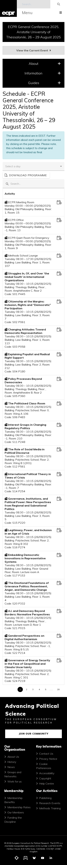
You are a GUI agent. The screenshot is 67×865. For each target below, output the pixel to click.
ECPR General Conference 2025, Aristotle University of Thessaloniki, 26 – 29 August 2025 (33, 32)
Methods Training (50, 808)
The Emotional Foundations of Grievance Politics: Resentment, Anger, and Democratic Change (27, 586)
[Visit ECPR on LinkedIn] (51, 858)
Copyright (45, 778)
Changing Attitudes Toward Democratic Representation (25, 331)
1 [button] (20, 689)
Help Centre (46, 783)
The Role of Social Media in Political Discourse (24, 451)
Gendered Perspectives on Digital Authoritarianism (24, 637)
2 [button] (26, 689)
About (33, 63)
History (11, 762)
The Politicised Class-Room (26, 403)
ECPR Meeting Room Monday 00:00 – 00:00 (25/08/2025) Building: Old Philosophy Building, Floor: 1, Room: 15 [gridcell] (28, 207)
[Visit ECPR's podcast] (25, 858)
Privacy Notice (48, 758)
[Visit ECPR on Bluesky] (34, 858)
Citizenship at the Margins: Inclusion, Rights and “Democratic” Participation (28, 305)
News (11, 767)
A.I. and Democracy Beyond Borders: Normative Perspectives (27, 612)
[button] (61, 166)
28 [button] (58, 689)
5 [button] (45, 689)
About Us (13, 756)
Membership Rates (19, 807)
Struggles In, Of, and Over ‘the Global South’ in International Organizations (27, 277)
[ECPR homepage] (8, 8)
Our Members (15, 812)
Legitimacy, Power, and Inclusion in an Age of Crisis (28, 531)
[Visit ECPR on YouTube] (42, 858)
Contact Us (46, 753)
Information (33, 73)
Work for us (14, 781)
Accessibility (46, 773)
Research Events (49, 803)
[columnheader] (28, 194)
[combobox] (31, 166)
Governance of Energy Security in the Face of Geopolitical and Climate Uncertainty (27, 664)
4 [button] (39, 689)
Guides (33, 83)
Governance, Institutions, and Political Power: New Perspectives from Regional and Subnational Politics (28, 504)
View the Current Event (32, 50)
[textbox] (33, 183)
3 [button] (33, 689)
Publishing (45, 798)
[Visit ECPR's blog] (16, 858)
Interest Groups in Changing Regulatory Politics (25, 426)
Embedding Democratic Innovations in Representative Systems (25, 558)
